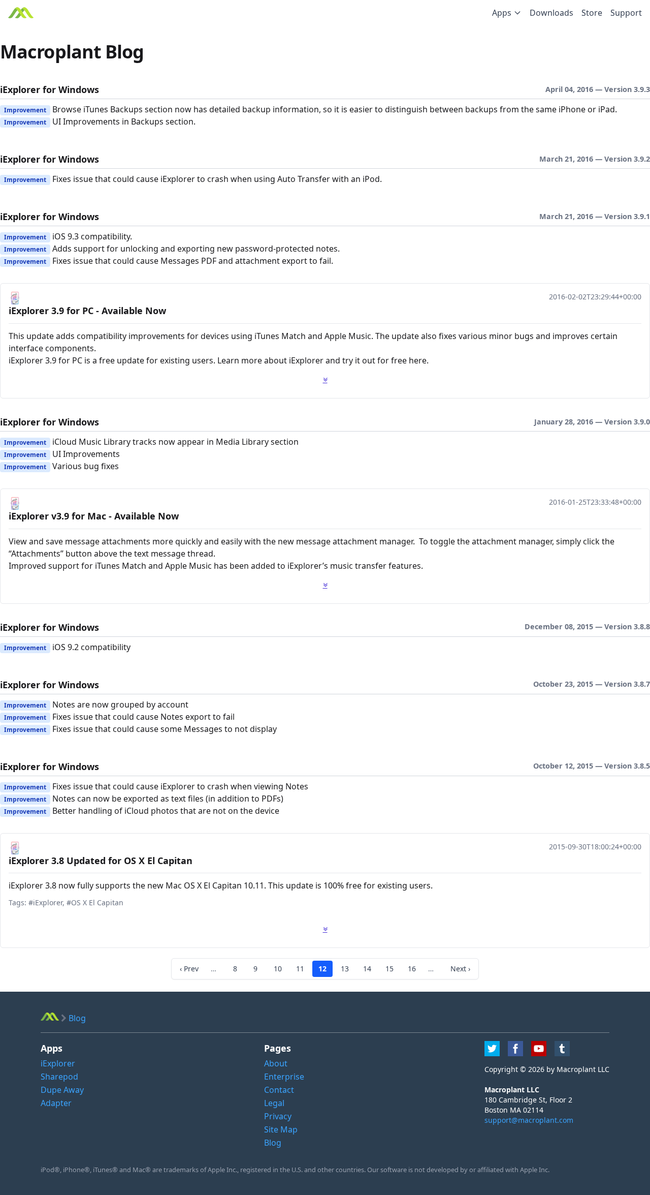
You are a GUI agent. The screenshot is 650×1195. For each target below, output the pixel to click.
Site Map (281, 1129)
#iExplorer (45, 902)
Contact (279, 1089)
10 (278, 968)
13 (345, 968)
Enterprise (284, 1076)
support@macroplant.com (528, 1120)
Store (591, 12)
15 (389, 968)
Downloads (551, 12)
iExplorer (58, 1063)
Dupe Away (62, 1089)
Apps (501, 12)
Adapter (56, 1103)
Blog (272, 1142)
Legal (274, 1103)
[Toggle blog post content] (325, 380)
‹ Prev (189, 968)
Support (626, 12)
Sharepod (59, 1076)
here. (419, 360)
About (275, 1063)
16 (412, 968)
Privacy (277, 1116)
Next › (460, 968)
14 (367, 968)
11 (300, 968)
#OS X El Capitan (95, 902)
